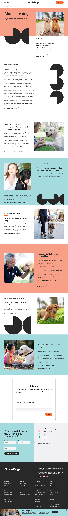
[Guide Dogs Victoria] (34, 2)
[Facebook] (38, 476)
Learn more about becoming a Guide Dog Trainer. (14, 151)
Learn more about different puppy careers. (45, 365)
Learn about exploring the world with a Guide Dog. (14, 202)
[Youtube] (49, 476)
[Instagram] (41, 476)
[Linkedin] (44, 476)
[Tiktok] (47, 476)
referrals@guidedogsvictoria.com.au (27, 402)
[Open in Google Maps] (51, 452)
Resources (10, 6)
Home (5, 6)
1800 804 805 (23, 399)
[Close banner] (66, 510)
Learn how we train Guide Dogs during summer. (13, 313)
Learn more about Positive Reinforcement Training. (14, 149)
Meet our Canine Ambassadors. (43, 368)
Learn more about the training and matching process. (48, 280)
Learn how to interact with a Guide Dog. (12, 233)
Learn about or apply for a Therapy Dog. (45, 362)
